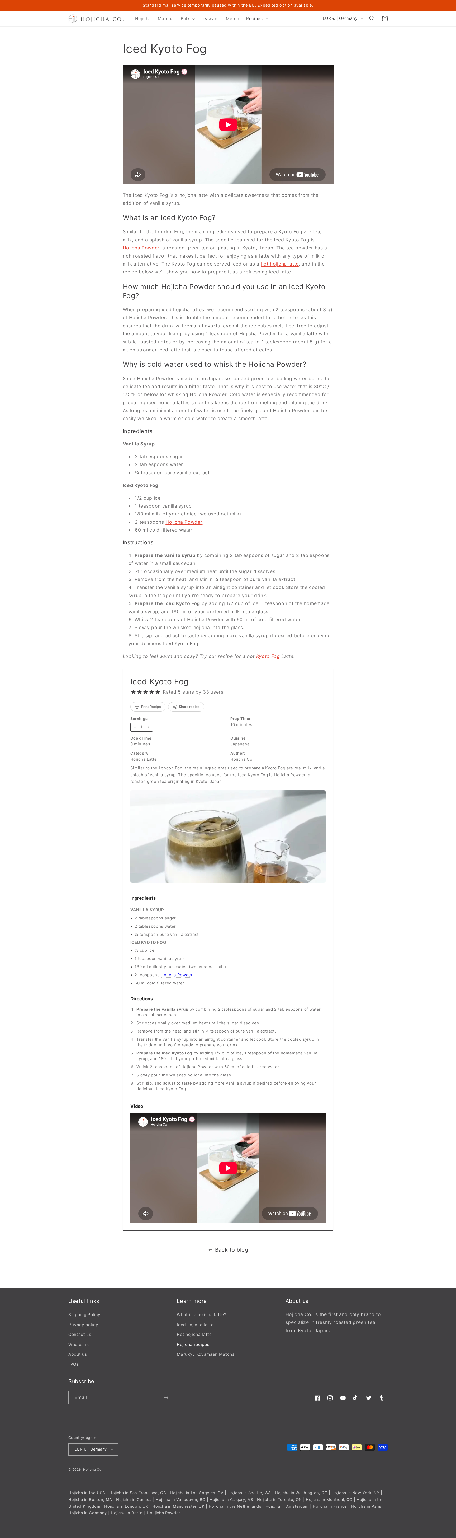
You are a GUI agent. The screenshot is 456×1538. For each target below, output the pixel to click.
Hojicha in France (330, 1506)
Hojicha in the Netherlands (235, 1506)
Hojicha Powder (141, 247)
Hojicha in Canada (134, 1499)
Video (136, 1106)
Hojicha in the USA (86, 1492)
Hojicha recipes (193, 1344)
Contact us (79, 1334)
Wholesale (79, 1344)
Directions (141, 998)
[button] (187, 18)
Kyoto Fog (268, 656)
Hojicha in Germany (87, 1513)
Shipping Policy (84, 1314)
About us (77, 1354)
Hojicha (89, 1469)
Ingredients (143, 898)
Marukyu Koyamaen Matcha (206, 1354)
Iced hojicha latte (195, 1324)
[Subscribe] (166, 1398)
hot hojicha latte (280, 264)
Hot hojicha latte (194, 1334)
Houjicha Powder (163, 1513)
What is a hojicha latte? (201, 1314)
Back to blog (231, 1250)
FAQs (73, 1364)
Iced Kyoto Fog (159, 681)
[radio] (133, 692)
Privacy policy (83, 1324)
